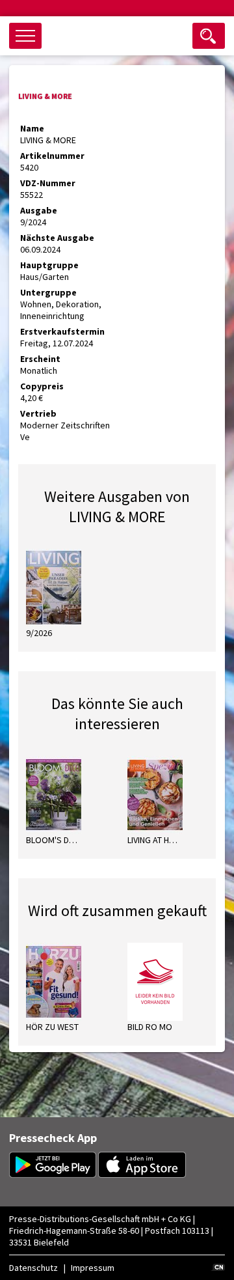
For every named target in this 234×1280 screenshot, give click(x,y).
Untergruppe (48, 292)
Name (32, 128)
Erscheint (40, 359)
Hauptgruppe (49, 265)
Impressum (92, 1267)
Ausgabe (38, 210)
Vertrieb (38, 413)
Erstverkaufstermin (62, 331)
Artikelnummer (52, 155)
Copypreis (42, 386)
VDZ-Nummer (47, 183)
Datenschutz (33, 1267)
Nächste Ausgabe (57, 237)
